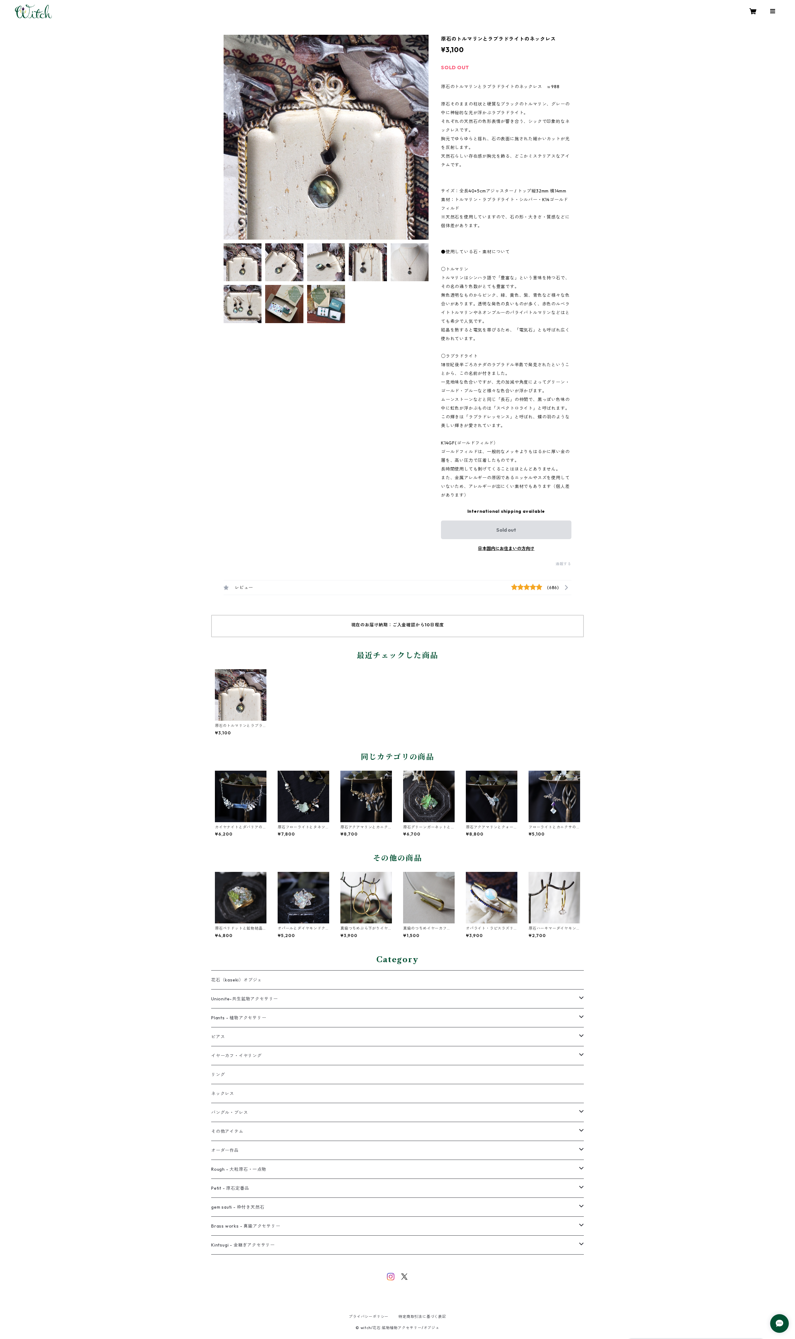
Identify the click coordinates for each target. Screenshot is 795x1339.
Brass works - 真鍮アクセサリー (245, 1226)
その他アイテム (227, 1131)
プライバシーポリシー (368, 1316)
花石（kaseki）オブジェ (236, 980)
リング (218, 1074)
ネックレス (222, 1093)
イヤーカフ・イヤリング (236, 1055)
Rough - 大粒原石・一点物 (238, 1169)
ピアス (218, 1036)
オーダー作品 (225, 1150)
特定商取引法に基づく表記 (422, 1316)
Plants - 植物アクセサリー (238, 1018)
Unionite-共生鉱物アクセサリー (244, 999)
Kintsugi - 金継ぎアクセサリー (243, 1245)
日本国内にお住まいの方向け (506, 548)
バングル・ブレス (229, 1112)
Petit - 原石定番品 (230, 1188)
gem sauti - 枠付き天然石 (237, 1207)
